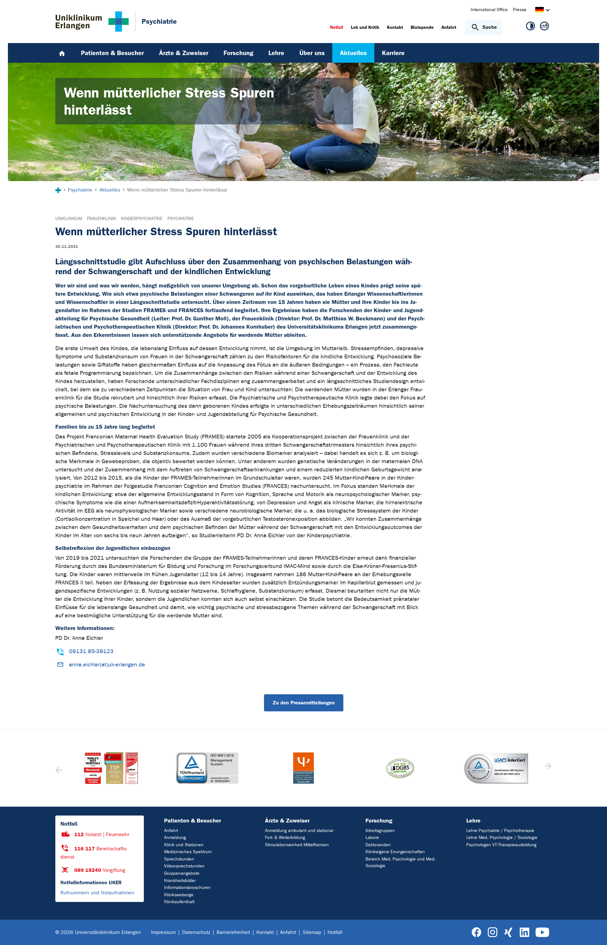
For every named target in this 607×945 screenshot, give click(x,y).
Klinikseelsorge (178, 895)
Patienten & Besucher (192, 820)
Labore (372, 837)
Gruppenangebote (181, 873)
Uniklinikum (68, 218)
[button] (547, 768)
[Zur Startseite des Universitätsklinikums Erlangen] (92, 21)
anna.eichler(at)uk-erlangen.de (107, 664)
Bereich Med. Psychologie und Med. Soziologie (400, 862)
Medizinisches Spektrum (188, 851)
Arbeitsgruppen (380, 830)
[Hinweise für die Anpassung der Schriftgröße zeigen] (544, 27)
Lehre (473, 820)
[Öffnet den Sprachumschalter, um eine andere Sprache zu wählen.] (539, 10)
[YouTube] (542, 932)
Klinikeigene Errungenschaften (395, 851)
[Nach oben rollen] (594, 932)
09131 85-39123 (91, 651)
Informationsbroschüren (187, 887)
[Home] (62, 53)
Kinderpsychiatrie (141, 218)
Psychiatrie (181, 218)
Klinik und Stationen (184, 844)
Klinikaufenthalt (179, 901)
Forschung (378, 820)
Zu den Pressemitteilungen (304, 703)
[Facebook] (476, 932)
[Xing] (508, 932)
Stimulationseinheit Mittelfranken (297, 844)
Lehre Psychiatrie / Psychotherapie (500, 830)
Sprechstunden (179, 859)
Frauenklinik (101, 218)
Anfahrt (171, 830)
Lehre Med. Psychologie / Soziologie (501, 837)
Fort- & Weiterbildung (285, 837)
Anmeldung (175, 837)
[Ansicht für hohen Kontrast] (530, 27)
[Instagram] (492, 932)
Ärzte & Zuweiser (287, 820)
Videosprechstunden (184, 866)
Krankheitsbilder (180, 880)
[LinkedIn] (524, 932)
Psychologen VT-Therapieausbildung (501, 844)
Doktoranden (378, 844)
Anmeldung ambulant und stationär (299, 830)
